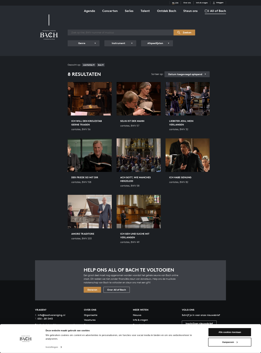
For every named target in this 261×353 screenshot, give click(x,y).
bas (100, 64)
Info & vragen (202, 3)
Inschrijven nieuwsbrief (199, 323)
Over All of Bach (116, 289)
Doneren (92, 289)
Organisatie (90, 315)
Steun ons (190, 11)
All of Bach (218, 11)
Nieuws (137, 315)
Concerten (110, 11)
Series (129, 11)
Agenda (89, 11)
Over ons (187, 3)
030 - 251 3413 (44, 318)
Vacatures (89, 319)
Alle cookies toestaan (230, 332)
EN (177, 3)
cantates (88, 64)
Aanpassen (228, 342)
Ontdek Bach (166, 11)
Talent (145, 11)
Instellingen (52, 347)
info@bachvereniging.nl (50, 315)
